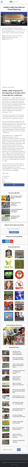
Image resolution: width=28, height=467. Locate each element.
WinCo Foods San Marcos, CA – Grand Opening (18, 436)
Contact (15, 464)
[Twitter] (7, 241)
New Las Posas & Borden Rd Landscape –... (18, 385)
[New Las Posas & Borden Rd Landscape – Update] (7, 384)
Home (12, 464)
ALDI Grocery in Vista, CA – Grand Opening (18, 403)
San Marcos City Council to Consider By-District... (19, 372)
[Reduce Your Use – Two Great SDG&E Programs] (7, 397)
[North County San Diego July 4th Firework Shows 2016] (7, 391)
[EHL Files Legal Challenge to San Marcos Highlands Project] (7, 352)
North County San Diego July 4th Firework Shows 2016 (19, 391)
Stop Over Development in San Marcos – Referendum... (16, 210)
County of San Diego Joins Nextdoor (18, 422)
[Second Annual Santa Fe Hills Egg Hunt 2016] (7, 410)
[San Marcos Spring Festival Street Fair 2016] (7, 416)
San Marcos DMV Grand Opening (18, 441)
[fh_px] (15, 241)
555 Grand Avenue (19, 31)
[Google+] (11, 241)
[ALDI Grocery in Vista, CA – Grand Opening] (7, 403)
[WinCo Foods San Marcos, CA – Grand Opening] (7, 435)
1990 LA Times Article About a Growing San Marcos (18, 365)
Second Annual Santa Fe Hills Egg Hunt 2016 (19, 409)
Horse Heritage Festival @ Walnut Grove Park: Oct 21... (16, 197)
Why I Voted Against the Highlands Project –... (18, 359)
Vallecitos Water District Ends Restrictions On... (17, 378)
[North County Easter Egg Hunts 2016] (7, 429)
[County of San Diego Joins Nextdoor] (7, 422)
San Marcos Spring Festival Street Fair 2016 (19, 415)
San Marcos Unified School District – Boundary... (15, 217)
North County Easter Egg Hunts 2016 (18, 428)
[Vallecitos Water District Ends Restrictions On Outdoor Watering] (7, 378)
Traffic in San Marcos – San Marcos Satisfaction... (16, 204)
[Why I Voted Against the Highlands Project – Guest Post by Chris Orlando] (7, 359)
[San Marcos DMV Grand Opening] (7, 442)
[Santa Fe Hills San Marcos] (14, 1)
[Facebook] (4, 241)
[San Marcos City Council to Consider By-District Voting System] (7, 371)
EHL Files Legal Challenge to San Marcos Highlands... (18, 353)
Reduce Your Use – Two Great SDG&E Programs (19, 396)
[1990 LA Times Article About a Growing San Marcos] (7, 365)
